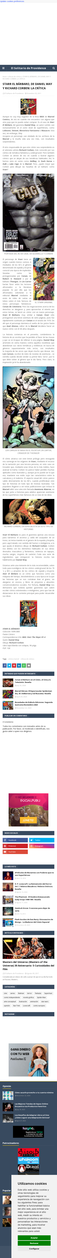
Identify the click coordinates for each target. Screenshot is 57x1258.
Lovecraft (26, 1006)
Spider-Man (41, 997)
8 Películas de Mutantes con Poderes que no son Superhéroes (34, 873)
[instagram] (41, 846)
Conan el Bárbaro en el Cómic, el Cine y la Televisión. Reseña (33, 681)
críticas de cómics (14, 76)
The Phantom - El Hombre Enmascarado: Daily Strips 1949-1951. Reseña (32, 898)
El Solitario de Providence (28, 68)
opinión (7, 1006)
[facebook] (15, 840)
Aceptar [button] (34, 1238)
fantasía (38, 993)
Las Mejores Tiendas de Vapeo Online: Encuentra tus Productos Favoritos (31, 1105)
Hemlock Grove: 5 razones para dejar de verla (32, 909)
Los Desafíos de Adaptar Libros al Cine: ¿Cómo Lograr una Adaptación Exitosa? (32, 1116)
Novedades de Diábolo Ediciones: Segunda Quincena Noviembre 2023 (34, 703)
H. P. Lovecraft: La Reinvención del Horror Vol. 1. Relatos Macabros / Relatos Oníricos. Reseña (34, 886)
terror (29, 993)
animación (34, 1001)
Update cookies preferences (12, 1)
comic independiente (12, 997)
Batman (21, 993)
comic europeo (39, 1006)
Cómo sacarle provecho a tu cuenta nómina (34, 1092)
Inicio (5, 76)
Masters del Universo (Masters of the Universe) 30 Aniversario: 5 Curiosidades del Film (28, 965)
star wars (44, 1001)
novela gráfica (28, 997)
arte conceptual (10, 1001)
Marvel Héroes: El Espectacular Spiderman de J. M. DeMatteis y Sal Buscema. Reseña (33, 692)
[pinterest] (15, 846)
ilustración (23, 1001)
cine (5, 993)
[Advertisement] (28, 33)
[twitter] (41, 840)
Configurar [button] (34, 1249)
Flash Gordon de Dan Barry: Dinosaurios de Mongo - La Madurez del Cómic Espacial (34, 920)
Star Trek (16, 1006)
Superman (48, 993)
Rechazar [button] (34, 1243)
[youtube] (15, 852)
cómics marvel (13, 659)
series (12, 993)
